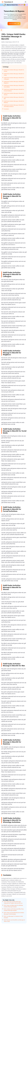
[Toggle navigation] (26, 2)
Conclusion (6, 109)
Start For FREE (13, 23)
